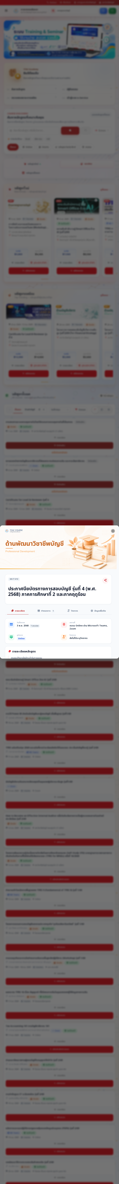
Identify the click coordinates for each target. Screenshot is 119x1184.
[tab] (18, 611)
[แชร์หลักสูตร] (105, 580)
